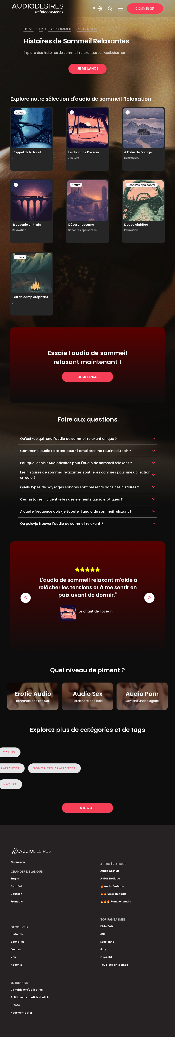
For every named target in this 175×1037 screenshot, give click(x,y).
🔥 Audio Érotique (112, 886)
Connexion (18, 862)
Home (28, 29)
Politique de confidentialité (29, 997)
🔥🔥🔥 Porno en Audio (115, 901)
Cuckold (106, 957)
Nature (20, 112)
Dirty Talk (106, 926)
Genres (16, 949)
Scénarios (17, 942)
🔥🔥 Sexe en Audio (113, 894)
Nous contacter (21, 1012)
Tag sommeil (59, 29)
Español (16, 886)
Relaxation (87, 29)
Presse (15, 1005)
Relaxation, (131, 157)
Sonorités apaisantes (142, 185)
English (15, 878)
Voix (13, 957)
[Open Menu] (120, 8)
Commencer (145, 8)
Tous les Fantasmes (114, 965)
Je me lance (87, 68)
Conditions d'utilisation (27, 989)
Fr (41, 29)
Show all (87, 808)
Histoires (17, 934)
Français (17, 901)
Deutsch (16, 894)
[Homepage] (52, 8)
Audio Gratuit (109, 871)
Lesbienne (107, 942)
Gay (103, 949)
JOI (102, 934)
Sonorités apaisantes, (82, 230)
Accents (16, 965)
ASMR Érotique (110, 878)
